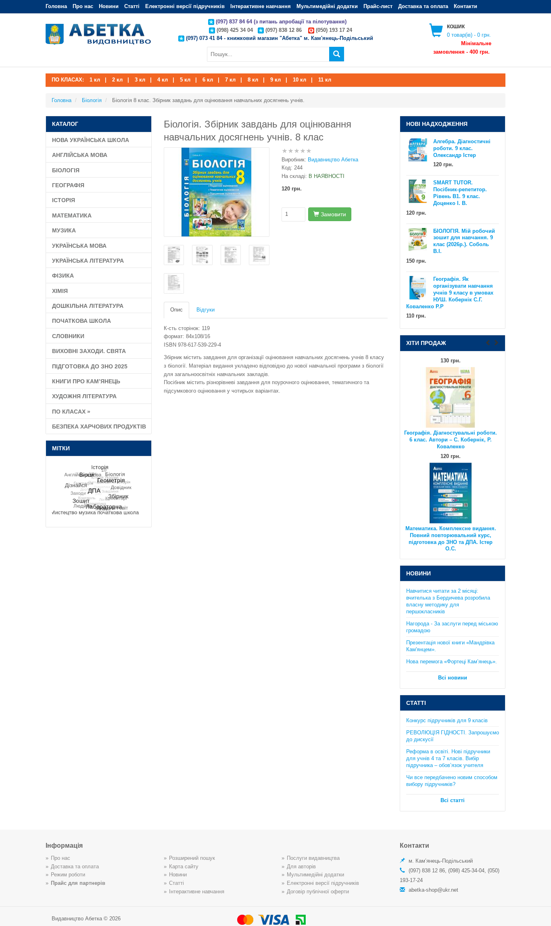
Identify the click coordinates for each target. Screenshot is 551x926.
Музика (64, 230)
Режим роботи (68, 875)
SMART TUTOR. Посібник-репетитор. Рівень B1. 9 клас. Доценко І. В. (460, 193)
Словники (68, 336)
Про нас (83, 6)
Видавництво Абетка (333, 160)
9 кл (275, 80)
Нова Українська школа (90, 140)
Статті (132, 6)
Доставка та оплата (423, 6)
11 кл (324, 80)
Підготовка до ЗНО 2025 (89, 366)
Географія (68, 185)
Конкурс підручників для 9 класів (447, 720)
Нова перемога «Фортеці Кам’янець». (451, 661)
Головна (56, 6)
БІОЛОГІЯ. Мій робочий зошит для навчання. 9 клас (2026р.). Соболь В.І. (464, 241)
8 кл (253, 80)
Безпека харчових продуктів (99, 426)
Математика (72, 215)
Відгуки (205, 310)
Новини (109, 6)
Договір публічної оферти (318, 891)
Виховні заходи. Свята (89, 351)
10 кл (299, 80)
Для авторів (301, 866)
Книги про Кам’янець (86, 381)
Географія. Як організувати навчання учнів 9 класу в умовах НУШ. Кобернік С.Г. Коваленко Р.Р (450, 292)
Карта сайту (183, 866)
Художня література (84, 396)
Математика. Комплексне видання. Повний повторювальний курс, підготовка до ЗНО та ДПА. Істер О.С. (450, 528)
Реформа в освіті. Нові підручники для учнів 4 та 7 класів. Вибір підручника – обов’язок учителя (448, 758)
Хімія (60, 291)
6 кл (207, 80)
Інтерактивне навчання (260, 6)
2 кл (117, 80)
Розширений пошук (192, 858)
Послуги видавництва (313, 858)
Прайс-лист (377, 6)
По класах (71, 411)
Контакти (465, 6)
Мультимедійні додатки (327, 6)
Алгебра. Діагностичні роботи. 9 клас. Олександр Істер (461, 148)
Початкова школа (81, 321)
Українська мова (79, 245)
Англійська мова (79, 155)
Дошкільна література (87, 306)
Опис (176, 310)
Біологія (65, 170)
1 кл (95, 80)
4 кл (162, 80)
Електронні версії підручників (185, 6)
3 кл (140, 80)
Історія (63, 200)
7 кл (230, 80)
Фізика (63, 275)
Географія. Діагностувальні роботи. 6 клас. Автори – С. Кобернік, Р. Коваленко (450, 430)
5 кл (185, 80)
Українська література (88, 260)
